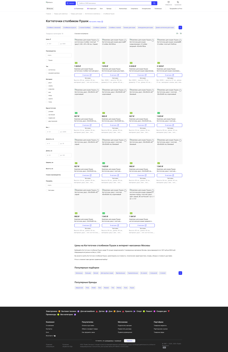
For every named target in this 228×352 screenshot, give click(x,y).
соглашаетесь (109, 340)
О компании (50, 325)
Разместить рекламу (124, 329)
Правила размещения (125, 332)
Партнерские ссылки (161, 329)
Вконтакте (49, 336)
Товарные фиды (159, 332)
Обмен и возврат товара (90, 329)
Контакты (49, 329)
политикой (118, 340)
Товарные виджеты (160, 325)
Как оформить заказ (88, 332)
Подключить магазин (125, 325)
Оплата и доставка (88, 325)
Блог (47, 332)
